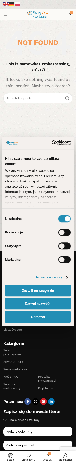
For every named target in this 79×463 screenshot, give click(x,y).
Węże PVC (10, 376)
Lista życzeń (12, 329)
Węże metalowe (15, 369)
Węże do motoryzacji (12, 386)
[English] (6, 4)
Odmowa (38, 317)
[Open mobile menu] (5, 14)
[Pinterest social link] (43, 401)
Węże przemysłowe (13, 352)
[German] (12, 4)
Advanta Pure (13, 361)
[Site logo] (37, 14)
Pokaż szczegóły (49, 277)
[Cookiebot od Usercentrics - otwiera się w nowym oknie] (53, 143)
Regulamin (45, 388)
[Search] (67, 98)
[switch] (64, 232)
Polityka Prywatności (47, 378)
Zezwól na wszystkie (38, 291)
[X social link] (35, 401)
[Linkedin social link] (51, 401)
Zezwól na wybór (38, 303)
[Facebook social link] (27, 401)
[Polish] (17, 4)
